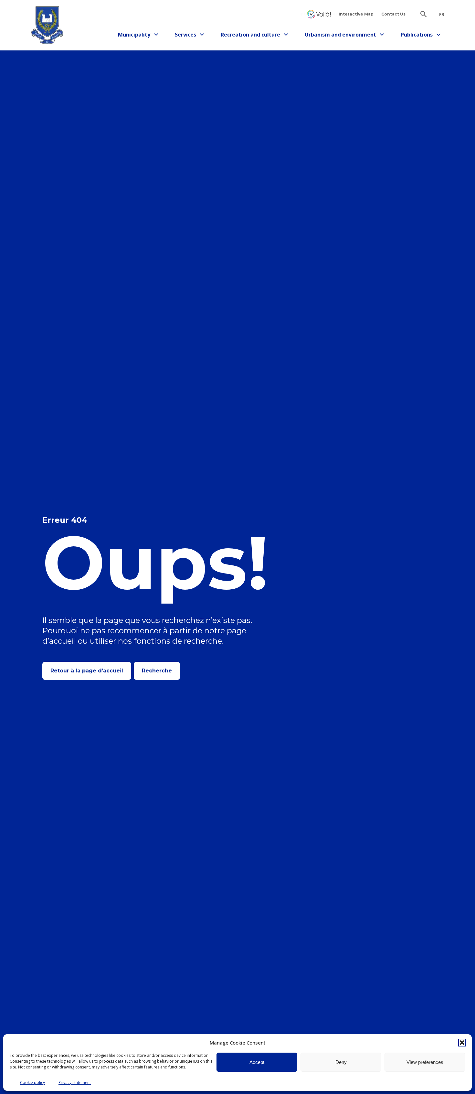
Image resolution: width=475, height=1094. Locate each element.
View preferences (424, 1062)
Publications (419, 35)
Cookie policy (32, 1082)
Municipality (136, 35)
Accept (256, 1062)
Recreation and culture (250, 35)
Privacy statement (74, 1082)
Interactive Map (356, 14)
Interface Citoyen (318, 14)
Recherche (157, 671)
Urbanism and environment (340, 35)
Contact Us (393, 14)
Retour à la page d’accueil (86, 671)
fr (441, 14)
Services (191, 35)
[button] (462, 1042)
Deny (341, 1062)
